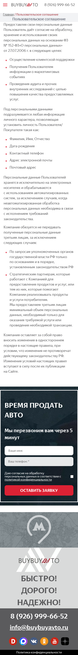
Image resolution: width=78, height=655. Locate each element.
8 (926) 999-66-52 (59, 5)
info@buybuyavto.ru (39, 627)
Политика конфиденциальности (39, 652)
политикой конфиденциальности (28, 479)
